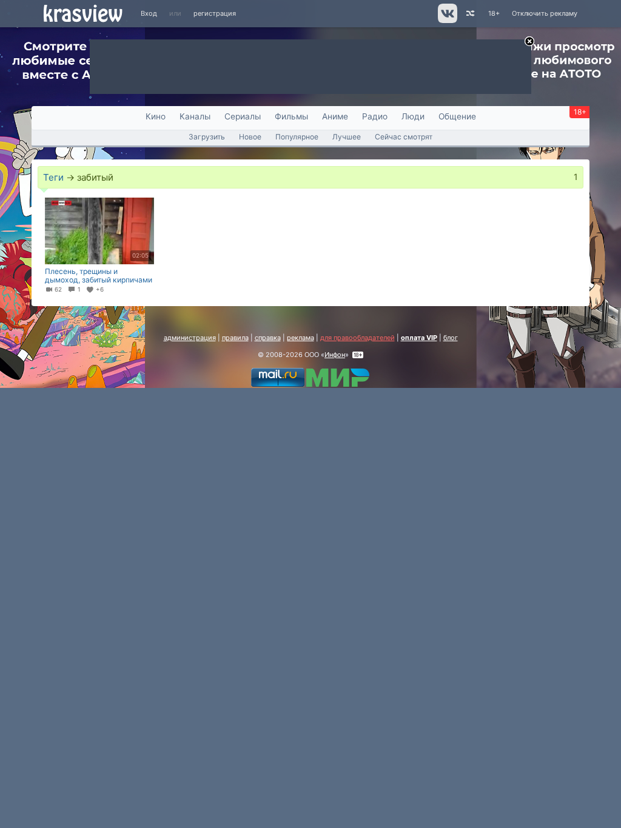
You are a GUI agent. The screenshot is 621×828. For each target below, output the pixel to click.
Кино (156, 116)
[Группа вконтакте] (446, 20)
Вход (149, 13)
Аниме (335, 116)
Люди (413, 116)
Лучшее (346, 136)
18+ (494, 13)
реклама (300, 337)
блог (450, 337)
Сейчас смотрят (403, 136)
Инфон (334, 354)
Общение (457, 116)
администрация (190, 337)
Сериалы (242, 116)
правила (235, 337)
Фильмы (291, 116)
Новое (250, 136)
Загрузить (207, 136)
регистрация (214, 13)
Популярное (296, 136)
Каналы (195, 116)
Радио (375, 116)
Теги (53, 177)
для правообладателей (357, 337)
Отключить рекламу (544, 13)
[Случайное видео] (469, 13)
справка (268, 337)
